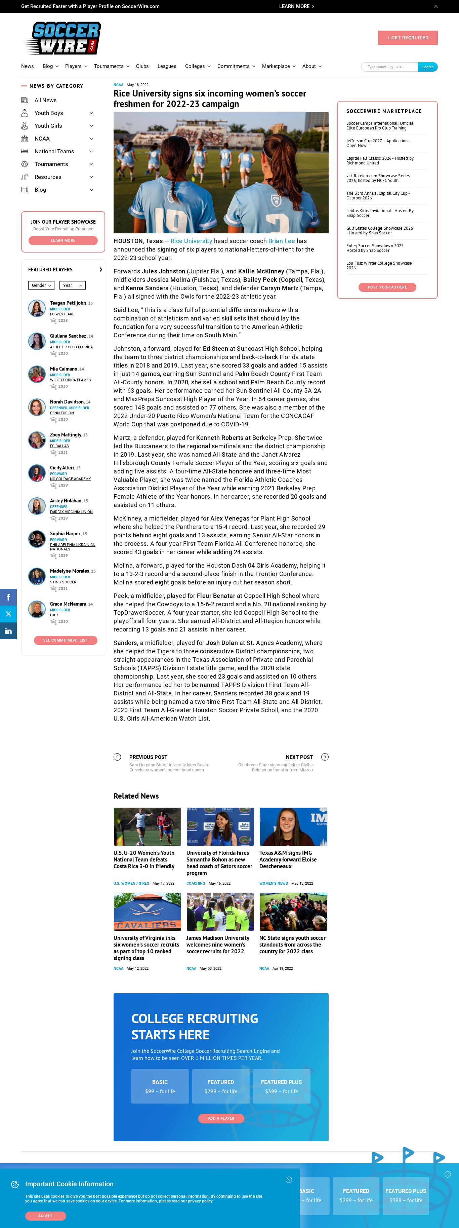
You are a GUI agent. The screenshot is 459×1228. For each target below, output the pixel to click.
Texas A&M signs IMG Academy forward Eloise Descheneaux (288, 859)
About (309, 66)
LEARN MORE (294, 6)
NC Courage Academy (70, 479)
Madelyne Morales (70, 571)
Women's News (273, 883)
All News (46, 100)
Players (73, 66)
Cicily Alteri (62, 467)
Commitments (233, 66)
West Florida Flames (70, 380)
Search (428, 66)
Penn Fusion (62, 413)
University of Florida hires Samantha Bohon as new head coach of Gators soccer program (219, 863)
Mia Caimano (64, 369)
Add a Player (221, 1118)
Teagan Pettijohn (68, 303)
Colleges (195, 66)
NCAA (42, 138)
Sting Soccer (63, 582)
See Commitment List (65, 640)
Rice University (192, 240)
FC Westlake (62, 314)
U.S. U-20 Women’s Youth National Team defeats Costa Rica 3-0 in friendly (144, 859)
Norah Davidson (67, 401)
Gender (39, 285)
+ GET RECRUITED (408, 37)
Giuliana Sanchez (69, 336)
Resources (48, 177)
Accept (45, 1216)
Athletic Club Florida (71, 347)
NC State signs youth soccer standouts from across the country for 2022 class (292, 944)
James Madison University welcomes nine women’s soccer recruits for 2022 (217, 944)
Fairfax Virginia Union (71, 512)
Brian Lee (281, 240)
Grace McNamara (68, 604)
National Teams (54, 151)
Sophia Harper (66, 533)
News (27, 66)
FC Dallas (59, 446)
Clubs (142, 66)
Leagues (167, 66)
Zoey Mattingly (66, 434)
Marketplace (276, 66)
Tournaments (109, 66)
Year (67, 285)
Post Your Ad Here (387, 287)
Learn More (63, 240)
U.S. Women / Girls (131, 883)
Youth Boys (49, 113)
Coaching (195, 883)
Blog (48, 66)
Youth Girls (48, 125)
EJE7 (54, 615)
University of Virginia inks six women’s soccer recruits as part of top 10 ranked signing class (146, 948)
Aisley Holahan (66, 500)
